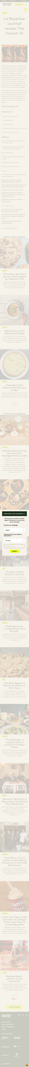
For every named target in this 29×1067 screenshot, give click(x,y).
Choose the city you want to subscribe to (13, 535)
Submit (14, 551)
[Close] (24, 514)
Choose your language (11, 525)
